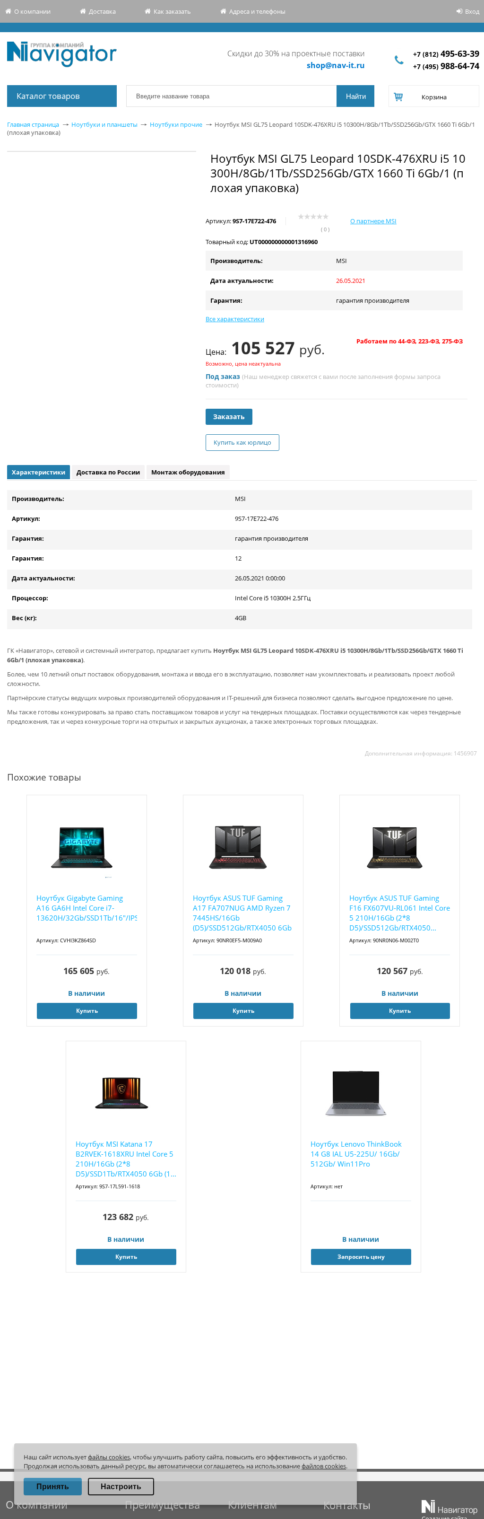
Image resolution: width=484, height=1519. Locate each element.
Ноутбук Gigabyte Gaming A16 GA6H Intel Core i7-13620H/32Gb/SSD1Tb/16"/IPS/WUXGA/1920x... (86, 907)
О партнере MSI (373, 221)
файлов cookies (324, 1466)
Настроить (121, 1487)
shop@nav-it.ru (336, 65)
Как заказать (172, 11)
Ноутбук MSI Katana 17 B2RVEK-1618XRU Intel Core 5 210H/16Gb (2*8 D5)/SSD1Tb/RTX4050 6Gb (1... (126, 1158)
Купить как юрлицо (242, 442)
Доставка (102, 11)
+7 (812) (446, 54)
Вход (472, 11)
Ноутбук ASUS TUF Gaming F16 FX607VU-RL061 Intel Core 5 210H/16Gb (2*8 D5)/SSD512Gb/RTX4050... (399, 912)
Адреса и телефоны (257, 11)
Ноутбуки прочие (176, 124)
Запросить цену (361, 1257)
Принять (52, 1487)
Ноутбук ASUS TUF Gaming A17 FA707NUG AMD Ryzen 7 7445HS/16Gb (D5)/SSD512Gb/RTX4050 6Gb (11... (242, 913)
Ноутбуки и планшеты (104, 124)
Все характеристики (235, 319)
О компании (32, 11)
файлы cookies (109, 1457)
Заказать (229, 416)
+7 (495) (446, 66)
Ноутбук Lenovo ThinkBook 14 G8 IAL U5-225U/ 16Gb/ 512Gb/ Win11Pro (356, 1153)
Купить (87, 1011)
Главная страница (33, 124)
